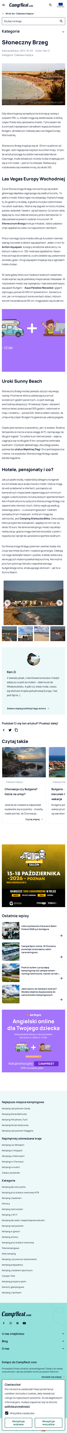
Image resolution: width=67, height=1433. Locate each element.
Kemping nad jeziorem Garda (16, 1108)
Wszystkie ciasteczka (22, 1413)
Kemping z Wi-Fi (9, 1214)
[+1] (57, 633)
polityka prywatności (17, 1406)
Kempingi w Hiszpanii (12, 1150)
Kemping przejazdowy (12, 1264)
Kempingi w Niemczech (13, 1156)
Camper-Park (8, 1275)
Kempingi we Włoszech (13, 1144)
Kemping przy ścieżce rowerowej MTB (20, 1192)
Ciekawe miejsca (23, 55)
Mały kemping (9, 1253)
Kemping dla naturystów (14, 1186)
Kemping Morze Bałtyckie (14, 1114)
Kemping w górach (11, 1231)
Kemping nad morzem (12, 1209)
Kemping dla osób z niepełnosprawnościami (23, 1220)
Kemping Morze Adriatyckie (15, 1125)
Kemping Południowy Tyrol (14, 1119)
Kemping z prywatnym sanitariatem (19, 1259)
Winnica (6, 1203)
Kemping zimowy (10, 1236)
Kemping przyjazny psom (14, 1281)
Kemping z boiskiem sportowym (17, 1270)
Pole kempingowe (10, 1248)
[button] (33, 32)
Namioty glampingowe (13, 1286)
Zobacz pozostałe (11, 1172)
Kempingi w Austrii (11, 1167)
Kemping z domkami (11, 1292)
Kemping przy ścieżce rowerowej (18, 1242)
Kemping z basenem (12, 1198)
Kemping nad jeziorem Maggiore (17, 1130)
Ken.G (46, 50)
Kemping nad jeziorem (13, 1225)
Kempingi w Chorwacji (13, 1161)
